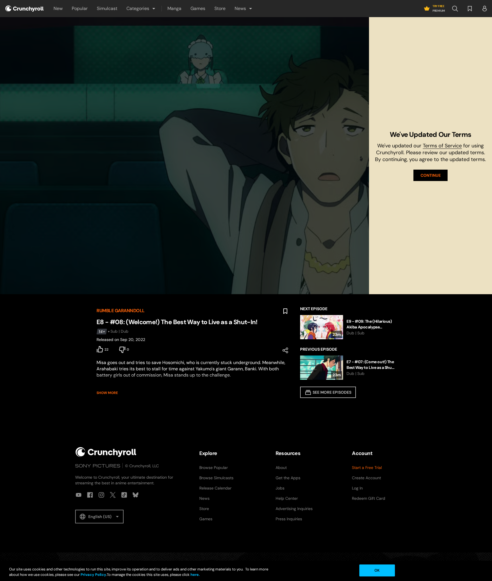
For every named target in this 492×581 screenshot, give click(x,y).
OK (377, 570)
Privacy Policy (93, 574)
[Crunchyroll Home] (106, 452)
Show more (107, 393)
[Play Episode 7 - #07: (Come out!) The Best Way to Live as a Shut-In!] (347, 367)
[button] (141, 8)
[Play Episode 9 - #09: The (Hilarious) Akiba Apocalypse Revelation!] (347, 327)
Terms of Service (442, 145)
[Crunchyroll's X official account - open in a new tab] (112, 494)
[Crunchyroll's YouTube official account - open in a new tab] (78, 494)
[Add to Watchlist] (285, 311)
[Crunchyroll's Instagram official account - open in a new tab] (101, 494)
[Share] (285, 350)
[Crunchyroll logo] (24, 8)
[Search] (455, 8)
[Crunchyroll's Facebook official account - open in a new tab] (90, 494)
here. (195, 574)
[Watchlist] (469, 8)
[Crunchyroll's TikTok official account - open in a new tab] (124, 494)
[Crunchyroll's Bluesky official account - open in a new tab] (135, 494)
